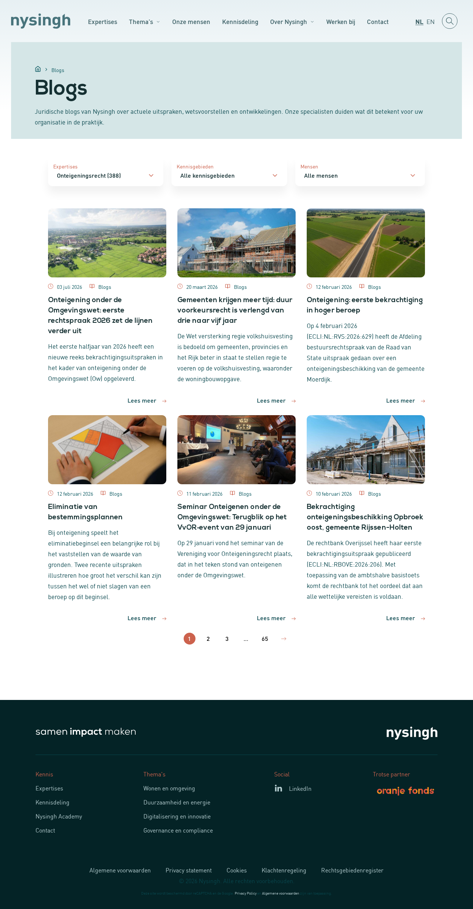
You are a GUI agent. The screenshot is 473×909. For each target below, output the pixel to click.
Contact (378, 21)
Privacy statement (189, 870)
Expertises (102, 21)
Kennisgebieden (195, 166)
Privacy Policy (245, 893)
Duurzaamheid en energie (176, 802)
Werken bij (340, 21)
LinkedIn (300, 788)
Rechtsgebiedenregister (352, 870)
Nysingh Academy (58, 816)
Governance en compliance (178, 830)
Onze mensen (191, 21)
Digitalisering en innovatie (177, 816)
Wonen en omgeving (169, 788)
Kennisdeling (240, 21)
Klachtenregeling (284, 870)
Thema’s (141, 21)
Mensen (309, 166)
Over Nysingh (288, 21)
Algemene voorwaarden (120, 870)
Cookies (237, 870)
